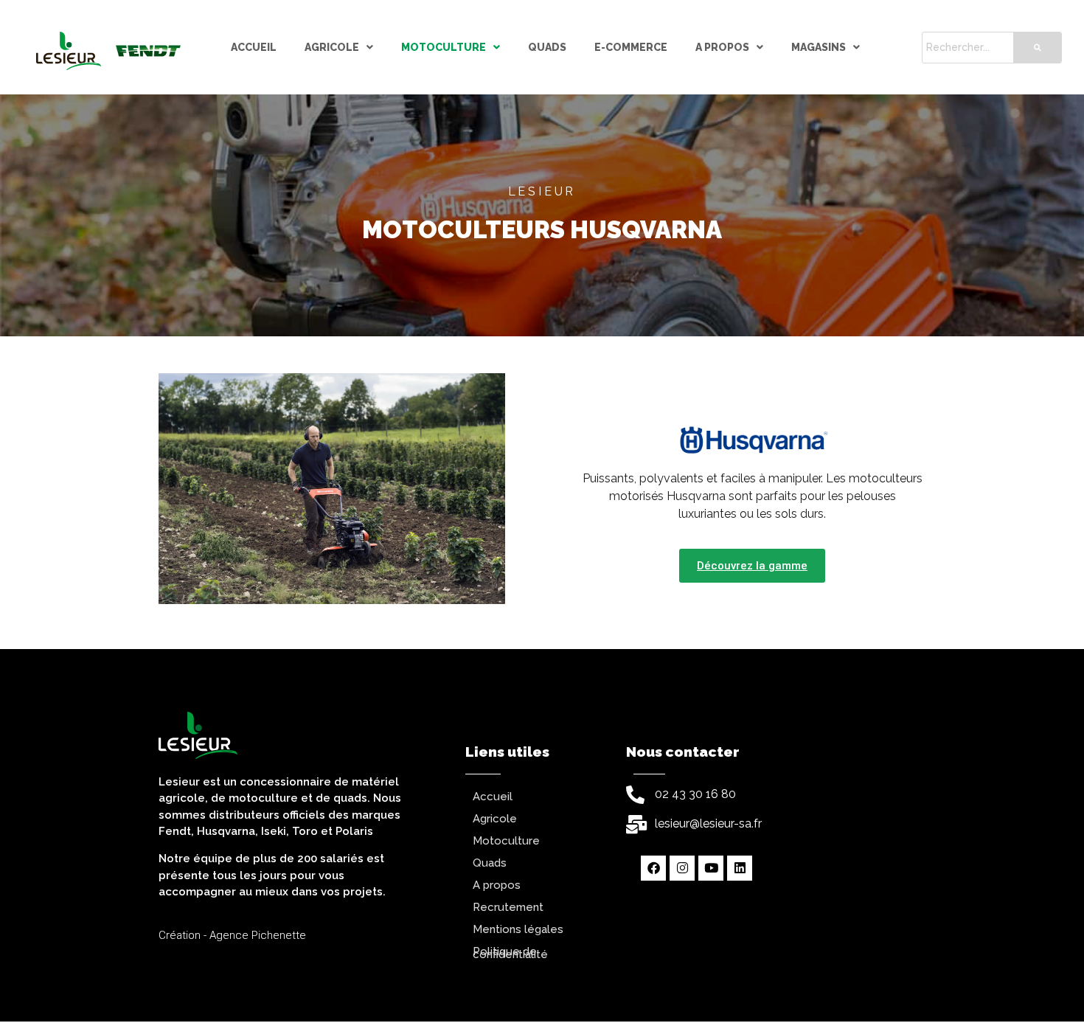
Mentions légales (518, 929)
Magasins (818, 47)
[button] (339, 47)
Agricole (332, 47)
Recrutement (508, 907)
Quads (547, 47)
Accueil (254, 47)
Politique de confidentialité (510, 953)
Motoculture (443, 47)
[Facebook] (653, 868)
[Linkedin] (739, 868)
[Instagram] (682, 868)
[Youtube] (710, 868)
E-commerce (630, 47)
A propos (722, 47)
